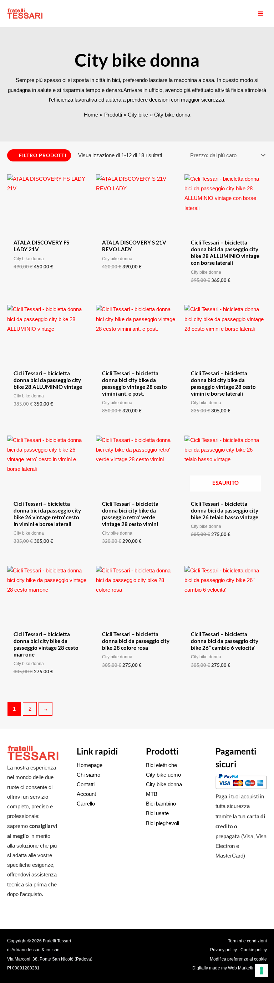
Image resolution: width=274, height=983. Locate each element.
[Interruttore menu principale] (260, 13)
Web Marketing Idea (247, 968)
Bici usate (157, 813)
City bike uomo (163, 775)
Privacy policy (223, 949)
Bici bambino (161, 804)
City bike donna (164, 784)
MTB (151, 794)
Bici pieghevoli (162, 823)
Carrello (86, 804)
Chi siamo (88, 775)
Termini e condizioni (247, 940)
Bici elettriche (161, 765)
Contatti (86, 784)
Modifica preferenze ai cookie (238, 959)
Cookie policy (253, 949)
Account (86, 794)
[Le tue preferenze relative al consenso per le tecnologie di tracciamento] (261, 970)
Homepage (89, 765)
